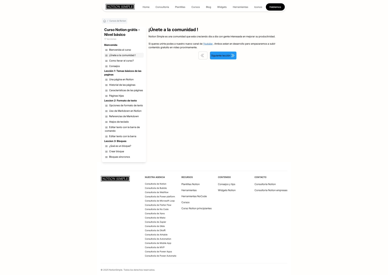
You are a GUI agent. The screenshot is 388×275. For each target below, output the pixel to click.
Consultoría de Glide (155, 226)
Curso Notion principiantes (196, 208)
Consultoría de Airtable (156, 234)
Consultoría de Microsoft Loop (160, 200)
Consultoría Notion (265, 184)
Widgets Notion (227, 190)
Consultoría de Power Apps (158, 251)
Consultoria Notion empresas (270, 190)
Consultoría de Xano (155, 213)
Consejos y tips (226, 184)
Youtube (207, 43)
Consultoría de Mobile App (158, 243)
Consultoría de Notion (155, 183)
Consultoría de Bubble (156, 188)
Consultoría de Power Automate (160, 255)
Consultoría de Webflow (156, 192)
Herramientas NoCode (194, 196)
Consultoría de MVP (155, 247)
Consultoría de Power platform (160, 196)
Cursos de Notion (117, 21)
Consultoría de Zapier (155, 222)
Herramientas (189, 190)
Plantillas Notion (190, 184)
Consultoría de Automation (158, 239)
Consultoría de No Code (157, 209)
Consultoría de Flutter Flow (158, 205)
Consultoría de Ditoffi (155, 230)
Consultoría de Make (155, 217)
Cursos (185, 202)
